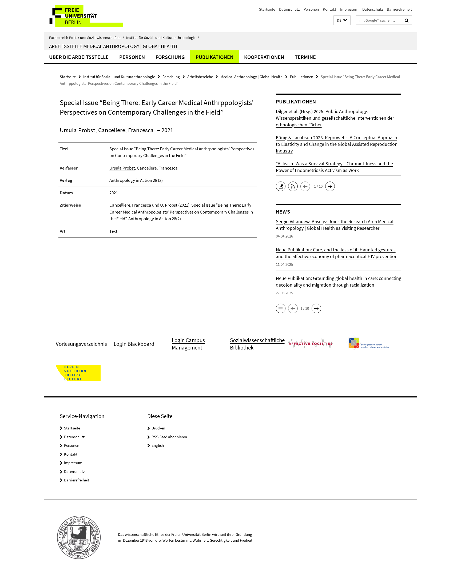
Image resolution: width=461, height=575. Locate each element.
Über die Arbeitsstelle (79, 57)
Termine (305, 57)
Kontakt (329, 9)
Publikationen (214, 57)
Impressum (349, 9)
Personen (311, 9)
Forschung (170, 57)
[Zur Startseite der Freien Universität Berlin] (88, 16)
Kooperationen (264, 57)
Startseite (267, 9)
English (158, 445)
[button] (342, 20)
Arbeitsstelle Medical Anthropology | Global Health (113, 46)
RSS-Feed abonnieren (169, 436)
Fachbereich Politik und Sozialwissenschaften (86, 37)
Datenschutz (289, 9)
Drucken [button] (158, 428)
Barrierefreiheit (399, 9)
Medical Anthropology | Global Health (251, 76)
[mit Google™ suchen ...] (407, 20)
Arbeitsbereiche (200, 76)
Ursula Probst (77, 130)
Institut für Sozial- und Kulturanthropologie (162, 37)
